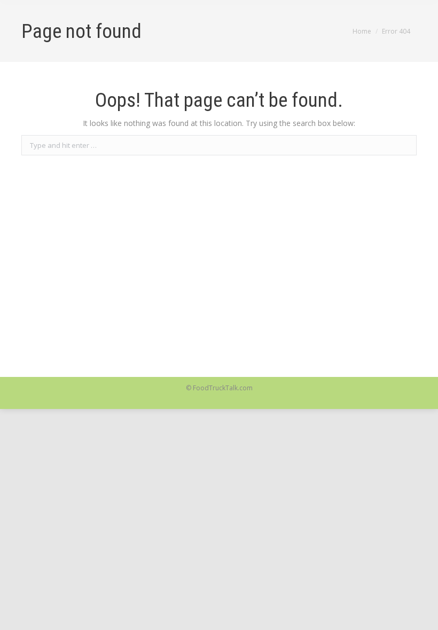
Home (362, 31)
